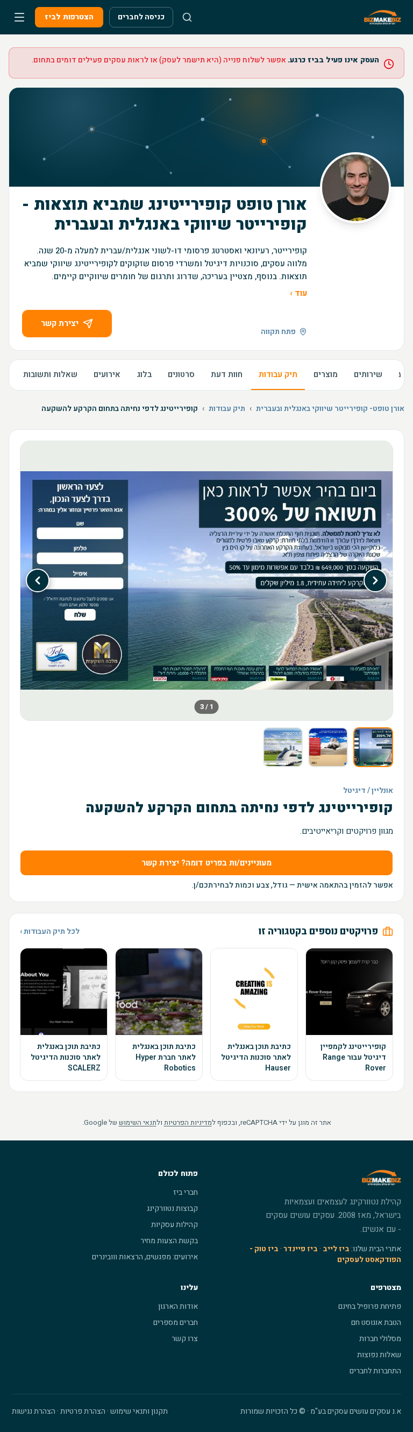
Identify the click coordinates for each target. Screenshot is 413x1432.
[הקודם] (375, 580)
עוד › (298, 293)
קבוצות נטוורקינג (172, 1208)
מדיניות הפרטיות (188, 1122)
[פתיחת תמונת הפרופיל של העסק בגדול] (355, 187)
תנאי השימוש (137, 1122)
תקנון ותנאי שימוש (139, 1411)
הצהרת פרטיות (82, 1411)
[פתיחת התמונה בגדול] (206, 580)
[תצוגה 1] (373, 747)
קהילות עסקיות (174, 1224)
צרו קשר (185, 1338)
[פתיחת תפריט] (19, 17)
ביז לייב (336, 1248)
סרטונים (181, 374)
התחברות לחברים (375, 1371)
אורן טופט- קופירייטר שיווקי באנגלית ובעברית (330, 408)
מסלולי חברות (380, 1338)
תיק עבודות (278, 374)
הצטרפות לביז (69, 17)
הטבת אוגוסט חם (376, 1322)
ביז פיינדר (300, 1248)
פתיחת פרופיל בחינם (369, 1306)
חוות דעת (227, 374)
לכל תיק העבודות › (50, 931)
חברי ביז (185, 1192)
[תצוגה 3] (283, 747)
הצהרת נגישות (33, 1411)
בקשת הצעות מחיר (169, 1240)
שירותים (368, 374)
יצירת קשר (60, 323)
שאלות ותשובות (50, 374)
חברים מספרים (175, 1322)
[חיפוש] (187, 17)
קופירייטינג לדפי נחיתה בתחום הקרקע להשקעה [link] (119, 408)
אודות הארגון (178, 1306)
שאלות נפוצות (379, 1354)
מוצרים (326, 374)
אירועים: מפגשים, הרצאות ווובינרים (145, 1257)
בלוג (144, 374)
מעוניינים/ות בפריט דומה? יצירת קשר (206, 863)
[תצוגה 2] (328, 747)
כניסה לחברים (141, 17)
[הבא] (37, 580)
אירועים (107, 374)
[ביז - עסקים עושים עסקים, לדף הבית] (382, 17)
